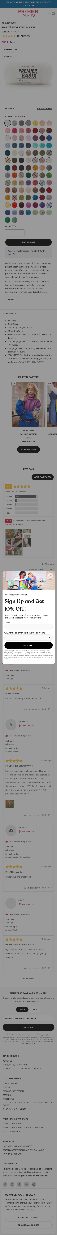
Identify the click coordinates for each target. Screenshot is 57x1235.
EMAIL (7, 622)
